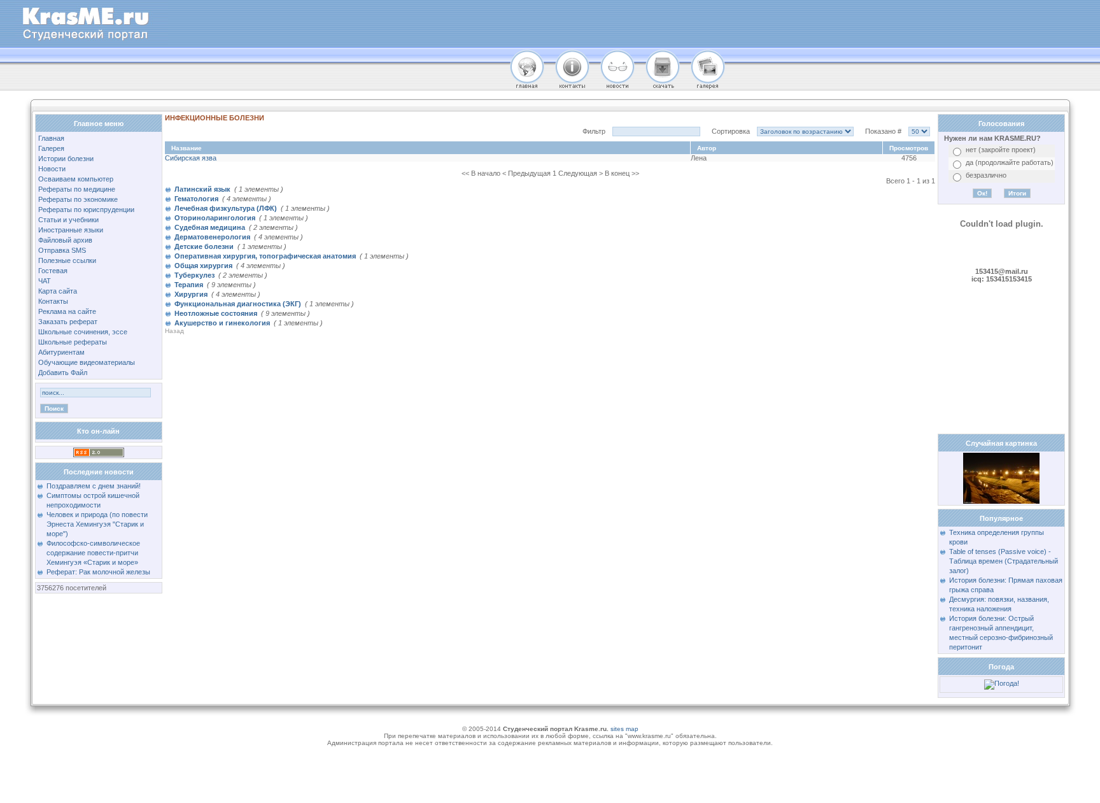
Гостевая (52, 270)
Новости (52, 169)
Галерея (51, 148)
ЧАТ (44, 281)
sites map (624, 728)
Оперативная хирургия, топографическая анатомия (265, 256)
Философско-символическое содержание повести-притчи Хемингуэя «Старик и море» (93, 552)
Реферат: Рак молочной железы (98, 572)
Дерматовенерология (212, 237)
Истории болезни (66, 158)
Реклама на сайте (67, 311)
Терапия (188, 284)
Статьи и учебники (68, 220)
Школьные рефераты (72, 342)
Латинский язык (202, 189)
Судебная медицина (209, 227)
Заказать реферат (67, 321)
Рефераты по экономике (78, 199)
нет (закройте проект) (1001, 149)
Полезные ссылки (67, 260)
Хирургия (191, 294)
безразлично (986, 175)
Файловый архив (65, 240)
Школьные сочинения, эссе (82, 332)
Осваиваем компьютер (75, 179)
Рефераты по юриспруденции (86, 209)
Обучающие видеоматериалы (86, 362)
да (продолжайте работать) (1010, 162)
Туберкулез (194, 275)
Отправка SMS (62, 250)
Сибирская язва (190, 158)
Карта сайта (57, 291)
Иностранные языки (70, 230)
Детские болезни (204, 246)
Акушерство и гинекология (222, 323)
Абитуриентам (61, 352)
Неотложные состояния (215, 313)
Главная (51, 138)
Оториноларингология (214, 218)
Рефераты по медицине (76, 189)
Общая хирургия (203, 265)
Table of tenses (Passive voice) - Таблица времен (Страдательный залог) (1003, 561)
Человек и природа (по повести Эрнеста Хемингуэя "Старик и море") (97, 524)
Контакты (53, 301)
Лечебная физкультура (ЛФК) (225, 208)
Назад (174, 331)
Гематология (196, 199)
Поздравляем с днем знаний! (93, 486)
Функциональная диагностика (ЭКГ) (237, 304)
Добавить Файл (62, 372)
